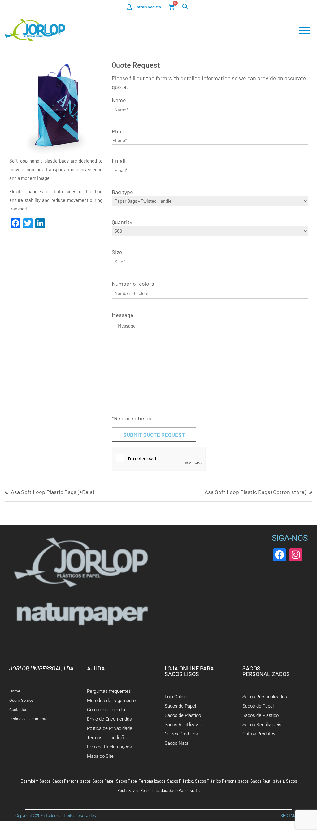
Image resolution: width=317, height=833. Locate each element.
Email (118, 160)
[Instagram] (295, 554)
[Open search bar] (185, 6)
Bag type (122, 192)
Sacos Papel (103, 781)
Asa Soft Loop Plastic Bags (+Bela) (52, 492)
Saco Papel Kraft (184, 790)
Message (122, 314)
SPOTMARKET (293, 815)
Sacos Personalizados (71, 781)
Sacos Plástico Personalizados (222, 781)
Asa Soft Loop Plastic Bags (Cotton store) (255, 492)
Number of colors (133, 283)
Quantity (122, 222)
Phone (120, 131)
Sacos (45, 781)
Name (119, 100)
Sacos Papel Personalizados (140, 781)
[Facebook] (279, 554)
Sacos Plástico (180, 781)
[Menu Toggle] (304, 30)
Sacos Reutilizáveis (267, 781)
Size (117, 252)
